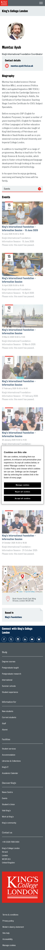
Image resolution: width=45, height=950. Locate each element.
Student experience (20, 692)
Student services (19, 749)
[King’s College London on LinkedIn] (25, 639)
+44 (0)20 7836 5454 (10, 842)
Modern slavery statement (21, 927)
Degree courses (18, 662)
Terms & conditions (19, 915)
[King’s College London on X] (11, 639)
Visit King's (16, 811)
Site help (14, 933)
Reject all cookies (22, 492)
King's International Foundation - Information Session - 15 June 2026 (20, 228)
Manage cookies (17, 945)
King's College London (15, 11)
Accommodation (18, 755)
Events (7, 189)
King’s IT (15, 767)
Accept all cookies (22, 498)
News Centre (17, 793)
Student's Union (18, 805)
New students (17, 712)
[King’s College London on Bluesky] (39, 639)
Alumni (14, 730)
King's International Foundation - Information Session (19, 279)
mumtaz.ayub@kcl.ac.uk (22, 65)
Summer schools (19, 686)
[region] (22, 475)
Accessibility (16, 939)
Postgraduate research (21, 674)
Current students (19, 718)
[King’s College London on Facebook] (4, 639)
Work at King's (18, 817)
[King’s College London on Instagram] (18, 639)
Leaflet (20, 592)
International (17, 680)
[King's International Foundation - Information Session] (22, 264)
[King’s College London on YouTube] (32, 639)
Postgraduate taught (20, 668)
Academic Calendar (20, 774)
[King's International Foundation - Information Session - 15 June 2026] (22, 213)
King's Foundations (13, 617)
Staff (14, 724)
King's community (19, 823)
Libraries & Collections (21, 761)
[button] (22, 577)
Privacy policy (16, 921)
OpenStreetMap (30, 592)
